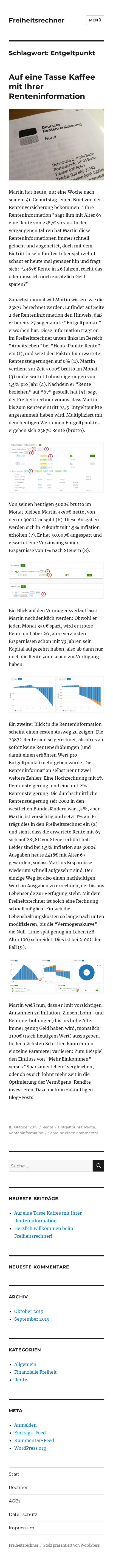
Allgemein (25, 1364)
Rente (48, 1127)
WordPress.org (30, 1448)
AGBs (15, 1501)
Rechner (18, 1487)
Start (14, 1474)
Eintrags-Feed (30, 1432)
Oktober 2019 (29, 1311)
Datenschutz (23, 1514)
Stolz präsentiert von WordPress (71, 1545)
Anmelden (25, 1425)
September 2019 (32, 1319)
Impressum (21, 1527)
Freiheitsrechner (36, 20)
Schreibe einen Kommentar (73, 1133)
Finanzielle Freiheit (35, 1372)
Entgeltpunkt (70, 1127)
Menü (95, 20)
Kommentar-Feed (34, 1440)
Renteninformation (26, 1133)
